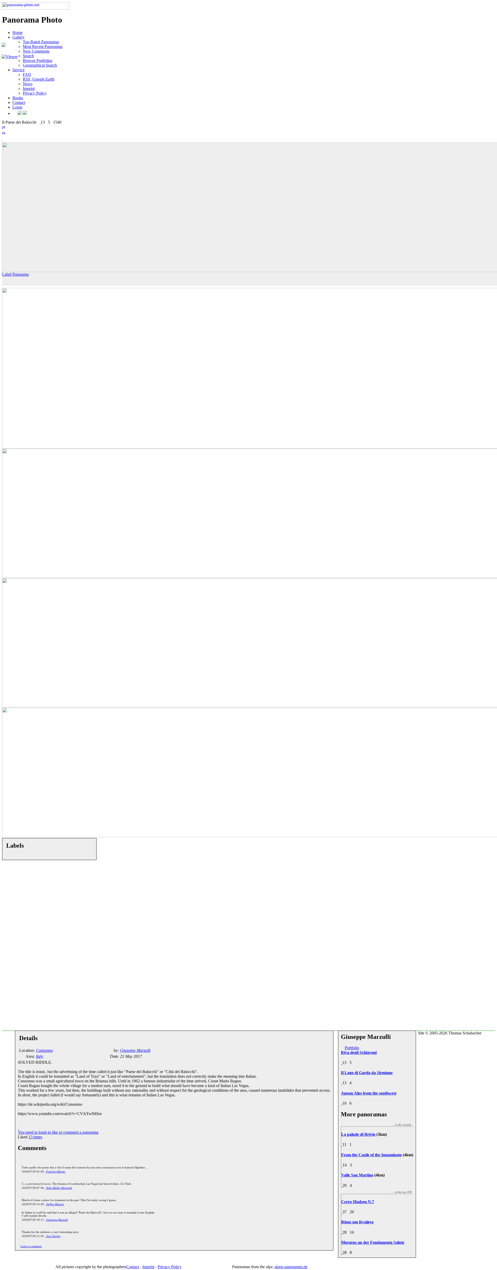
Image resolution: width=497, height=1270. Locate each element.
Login (17, 107)
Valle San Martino (357, 1175)
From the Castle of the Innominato (371, 1155)
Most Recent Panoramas (42, 46)
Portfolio (352, 1048)
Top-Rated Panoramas (41, 42)
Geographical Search (40, 65)
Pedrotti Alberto (55, 1171)
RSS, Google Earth (38, 79)
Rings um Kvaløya (357, 1222)
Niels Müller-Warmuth (59, 1187)
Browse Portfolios (37, 60)
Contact (18, 102)
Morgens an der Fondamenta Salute (372, 1242)
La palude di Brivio (358, 1134)
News (27, 84)
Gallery (18, 37)
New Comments (36, 51)
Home (17, 32)
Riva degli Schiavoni (359, 1052)
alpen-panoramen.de (291, 1267)
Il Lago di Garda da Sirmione (367, 1072)
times (35, 1137)
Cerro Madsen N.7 (357, 1202)
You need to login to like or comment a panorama (58, 1132)
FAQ (27, 74)
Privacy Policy (35, 93)
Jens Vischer (53, 1236)
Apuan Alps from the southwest (368, 1093)
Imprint (29, 88)
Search (28, 56)
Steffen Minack (55, 1204)
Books (17, 98)
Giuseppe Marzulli (57, 1219)
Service (18, 70)
